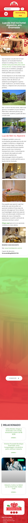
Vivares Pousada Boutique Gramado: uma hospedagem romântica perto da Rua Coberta (13, 446)
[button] (6, 14)
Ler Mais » (13, 437)
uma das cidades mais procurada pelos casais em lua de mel (13, 65)
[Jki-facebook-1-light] (11, 512)
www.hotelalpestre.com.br (13, 248)
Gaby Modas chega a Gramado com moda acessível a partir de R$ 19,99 (13, 431)
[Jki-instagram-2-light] (14, 512)
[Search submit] (22, 9)
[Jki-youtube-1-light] (16, 512)
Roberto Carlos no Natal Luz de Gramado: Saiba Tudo (14, 487)
